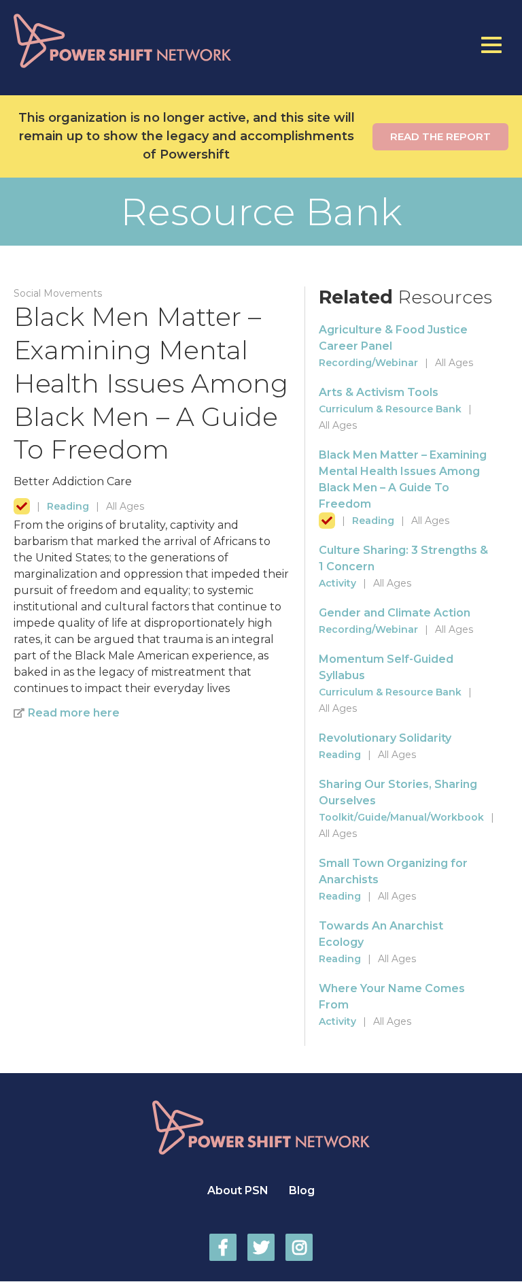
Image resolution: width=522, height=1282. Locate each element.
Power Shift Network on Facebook (223, 1247)
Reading (68, 506)
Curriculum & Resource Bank (390, 409)
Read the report (440, 136)
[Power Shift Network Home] (151, 41)
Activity (337, 583)
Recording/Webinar (368, 363)
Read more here (74, 712)
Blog (302, 1190)
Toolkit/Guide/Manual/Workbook (401, 817)
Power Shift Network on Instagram (299, 1247)
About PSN (237, 1190)
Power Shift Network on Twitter (261, 1247)
